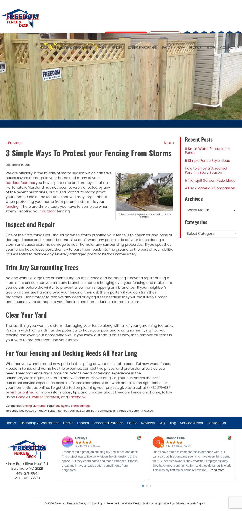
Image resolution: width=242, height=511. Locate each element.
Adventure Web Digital (190, 503)
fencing (59, 405)
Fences (117, 48)
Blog (211, 48)
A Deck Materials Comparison (210, 188)
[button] (143, 486)
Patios (167, 48)
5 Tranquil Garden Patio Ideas (210, 180)
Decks (101, 48)
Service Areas (191, 423)
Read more (216, 470)
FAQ (181, 48)
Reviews (195, 48)
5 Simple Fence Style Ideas (207, 161)
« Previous (14, 143)
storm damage (81, 405)
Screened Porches (142, 48)
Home (44, 48)
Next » (169, 143)
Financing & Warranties (72, 48)
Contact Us (229, 48)
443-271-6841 (27, 473)
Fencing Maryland (33, 405)
